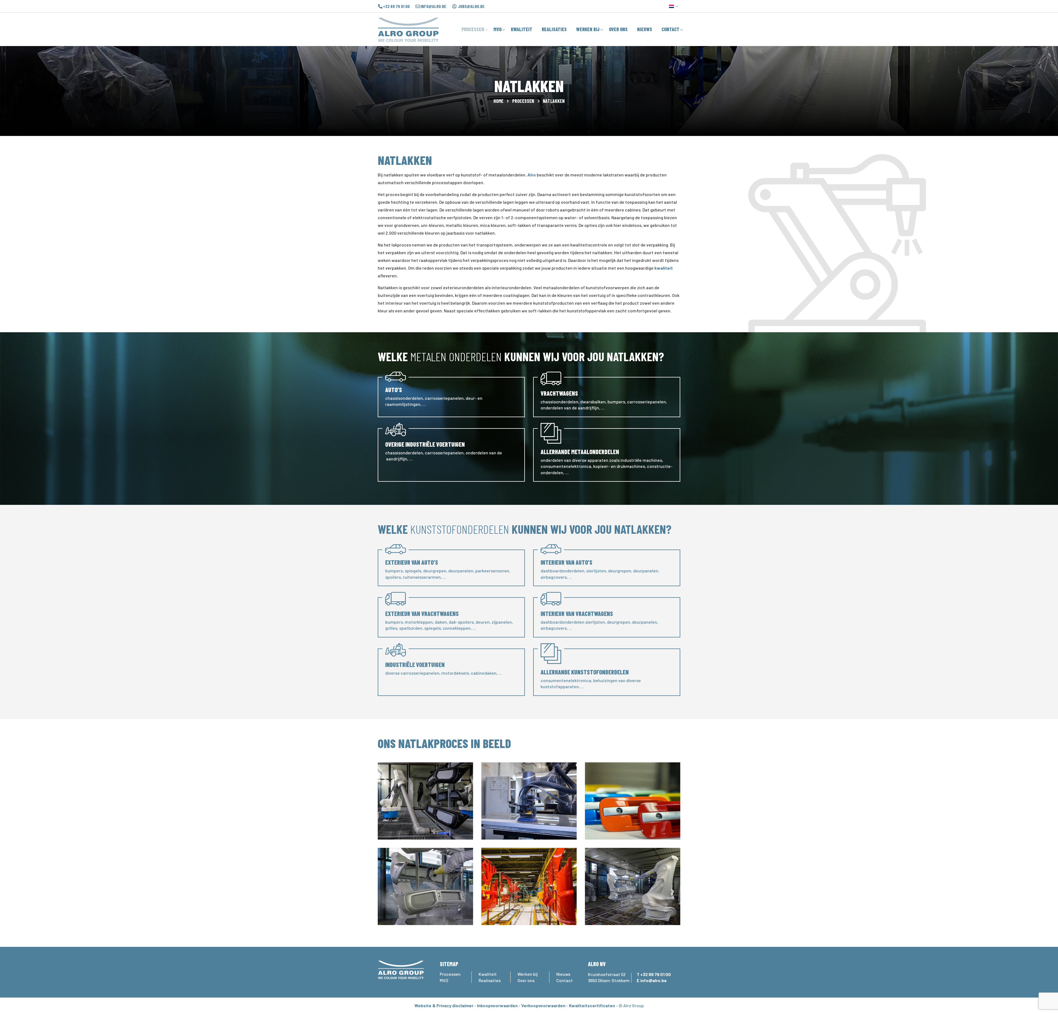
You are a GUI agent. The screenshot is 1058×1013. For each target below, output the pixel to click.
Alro (531, 174)
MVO (444, 980)
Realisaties (490, 980)
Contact (564, 980)
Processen (523, 101)
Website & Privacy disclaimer (443, 1005)
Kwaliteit (488, 974)
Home (498, 101)
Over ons (526, 980)
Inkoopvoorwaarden (497, 1005)
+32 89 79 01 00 (396, 6)
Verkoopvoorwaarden (543, 1005)
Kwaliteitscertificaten (592, 1005)
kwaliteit (663, 267)
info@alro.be (433, 6)
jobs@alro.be (471, 6)
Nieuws (563, 974)
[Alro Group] (408, 29)
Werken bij (527, 974)
